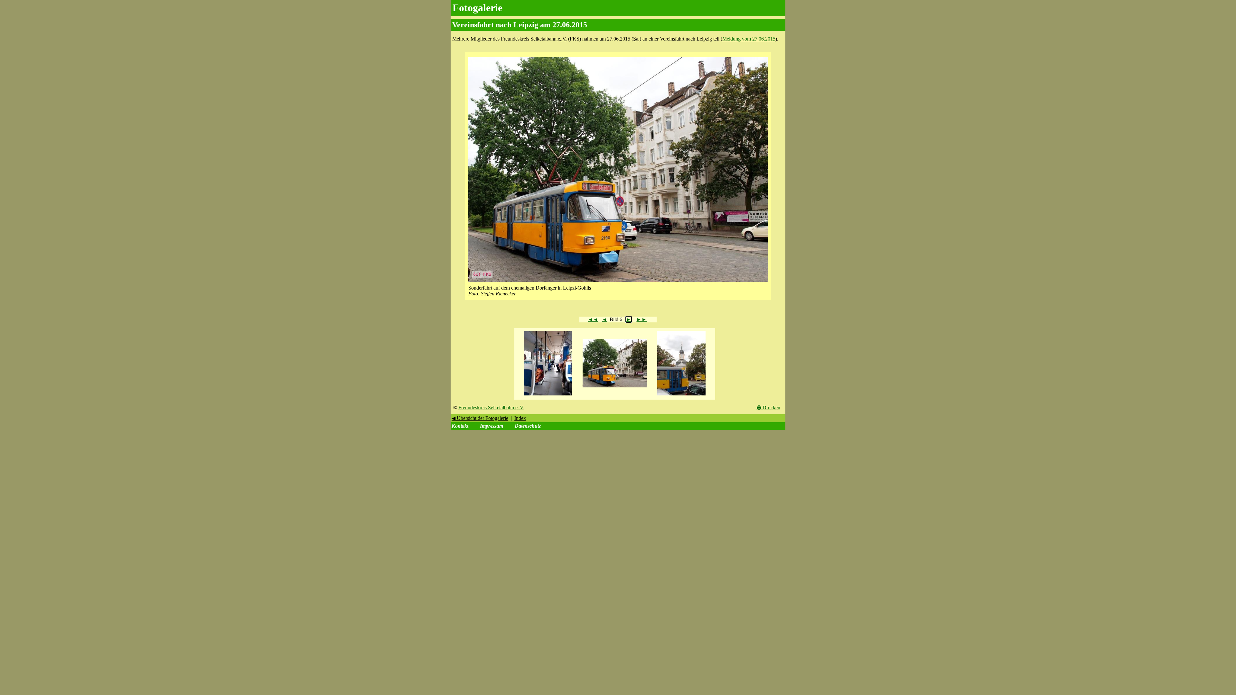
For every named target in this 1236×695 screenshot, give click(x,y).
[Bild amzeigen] (548, 395)
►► (641, 319)
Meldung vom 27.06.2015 (748, 39)
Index (520, 418)
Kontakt (460, 426)
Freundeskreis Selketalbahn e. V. (491, 407)
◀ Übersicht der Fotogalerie (480, 418)
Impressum (491, 426)
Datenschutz (528, 426)
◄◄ (593, 319)
